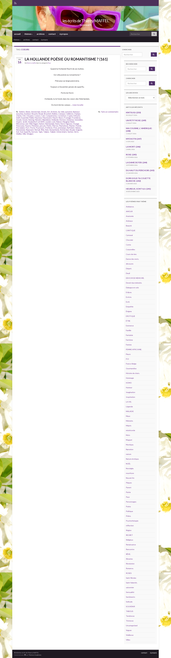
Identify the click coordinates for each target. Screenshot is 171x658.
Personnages (131, 502)
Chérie (19, 116)
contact (52, 34)
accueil (17, 34)
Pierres (55, 126)
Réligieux (129, 540)
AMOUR (129, 211)
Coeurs (37, 116)
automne (68, 112)
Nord (62, 124)
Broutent (47, 114)
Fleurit (55, 118)
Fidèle (31, 118)
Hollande (55, 120)
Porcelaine (20, 128)
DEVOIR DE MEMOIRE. (135, 278)
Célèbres (69, 114)
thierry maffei (31, 63)
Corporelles (130, 249)
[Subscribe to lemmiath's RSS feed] (15, 3)
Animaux (129, 221)
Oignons (68, 124)
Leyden (48, 122)
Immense (70, 120)
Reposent (30, 130)
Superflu (27, 132)
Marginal (66, 122)
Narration (129, 449)
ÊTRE (128, 321)
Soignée (79, 130)
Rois (47, 130)
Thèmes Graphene (35, 655)
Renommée (20, 130)
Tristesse (129, 621)
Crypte (70, 116)
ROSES (129, 573)
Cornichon (62, 116)
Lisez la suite (77, 105)
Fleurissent (47, 118)
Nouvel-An (130, 478)
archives (41, 34)
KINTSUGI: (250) (133, 112)
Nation (41, 124)
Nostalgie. (130, 468)
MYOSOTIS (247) (133, 139)
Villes (128, 640)
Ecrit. (128, 302)
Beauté (129, 226)
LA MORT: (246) (133, 146)
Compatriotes (51, 116)
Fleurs (128, 354)
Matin (72, 122)
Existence (130, 326)
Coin (43, 116)
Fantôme (129, 340)
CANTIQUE (130, 230)
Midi (30, 124)
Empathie (129, 307)
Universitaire (61, 132)
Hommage (130, 378)
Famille (128, 330)
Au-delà (61, 112)
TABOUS (129, 611)
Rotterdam (64, 130)
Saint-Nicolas (131, 578)
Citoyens (30, 116)
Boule (41, 114)
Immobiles (79, 120)
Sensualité (130, 592)
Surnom (34, 132)
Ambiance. (130, 207)
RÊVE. (128, 554)
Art (48, 112)
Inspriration (130, 397)
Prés (55, 128)
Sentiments (130, 597)
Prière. (128, 516)
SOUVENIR (130, 606)
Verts (76, 132)
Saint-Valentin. (131, 583)
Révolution (130, 564)
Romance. (130, 568)
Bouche (35, 114)
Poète (128, 506)
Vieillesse (129, 635)
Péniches (35, 126)
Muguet (129, 440)
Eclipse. (129, 292)
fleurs (60, 118)
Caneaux (61, 114)
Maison (59, 122)
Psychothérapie (132, 521)
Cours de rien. (131, 254)
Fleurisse (38, 118)
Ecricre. (129, 297)
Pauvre (28, 126)
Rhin (42, 130)
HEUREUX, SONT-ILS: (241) (138, 189)
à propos (64, 34)
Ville (24, 134)
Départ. (129, 268)
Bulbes (55, 114)
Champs (77, 114)
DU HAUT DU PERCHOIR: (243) (140, 170)
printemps (62, 128)
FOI (127, 359)
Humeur (129, 387)
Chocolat (129, 240)
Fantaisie (129, 335)
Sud (21, 132)
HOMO (129, 383)
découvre (129, 264)
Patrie (128, 492)
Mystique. (130, 445)
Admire (22, 112)
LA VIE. (129, 402)
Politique (129, 511)
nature (128, 454)
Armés (43, 112)
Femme (129, 345)
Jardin (25, 122)
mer (26, 124)
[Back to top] (165, 652)
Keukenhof (32, 122)
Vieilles (19, 134)
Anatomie (130, 216)
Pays (49, 63)
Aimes (28, 112)
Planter (72, 126)
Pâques (129, 483)
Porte (32, 128)
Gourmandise (131, 368)
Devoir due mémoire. (134, 283)
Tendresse (130, 616)
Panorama (20, 126)
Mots (128, 435)
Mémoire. (129, 421)
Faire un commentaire (109, 112)
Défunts (76, 116)
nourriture (130, 473)
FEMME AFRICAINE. (134, 349)
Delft (18, 118)
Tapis (40, 132)
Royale (72, 130)
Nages (35, 124)
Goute (25, 120)
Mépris (128, 426)
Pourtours (40, 128)
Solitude (129, 602)
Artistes (54, 112)
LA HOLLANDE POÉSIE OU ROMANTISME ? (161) (66, 59)
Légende (129, 406)
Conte (128, 245)
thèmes (28, 34)
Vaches (70, 132)
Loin (53, 122)
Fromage (67, 118)
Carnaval (129, 235)
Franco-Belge (131, 364)
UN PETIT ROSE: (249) (136, 120)
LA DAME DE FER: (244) (136, 162)
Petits (48, 126)
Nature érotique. (132, 459)
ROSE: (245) (131, 154)
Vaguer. (129, 630)
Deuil (128, 273)
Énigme (129, 311)
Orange (76, 124)
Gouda (19, 120)
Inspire (19, 122)
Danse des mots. (132, 259)
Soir (17, 132)
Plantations (63, 126)
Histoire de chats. (133, 373)
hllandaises (46, 120)
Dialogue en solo (132, 287)
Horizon (62, 120)
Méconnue (20, 124)
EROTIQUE (130, 316)
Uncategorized (131, 625)
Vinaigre (30, 134)
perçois (43, 126)
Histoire (38, 120)
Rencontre (130, 549)
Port (27, 128)
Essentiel (24, 118)
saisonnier (130, 587)
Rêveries (129, 559)
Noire (57, 124)
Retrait (37, 130)
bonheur (27, 114)
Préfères (49, 128)
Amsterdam (35, 112)
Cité (24, 116)
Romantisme (54, 130)
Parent (128, 487)
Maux (128, 416)
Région (128, 530)
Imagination (130, 392)
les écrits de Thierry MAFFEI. (85, 20)
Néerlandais (49, 124)
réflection (130, 525)
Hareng (31, 120)
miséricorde (130, 430)
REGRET (129, 535)
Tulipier (53, 132)
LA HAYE (41, 122)
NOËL (128, 464)
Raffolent (71, 128)
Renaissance (131, 545)
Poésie (78, 126)
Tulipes (46, 132)
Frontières (76, 118)
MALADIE (130, 411)
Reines (78, 128)
